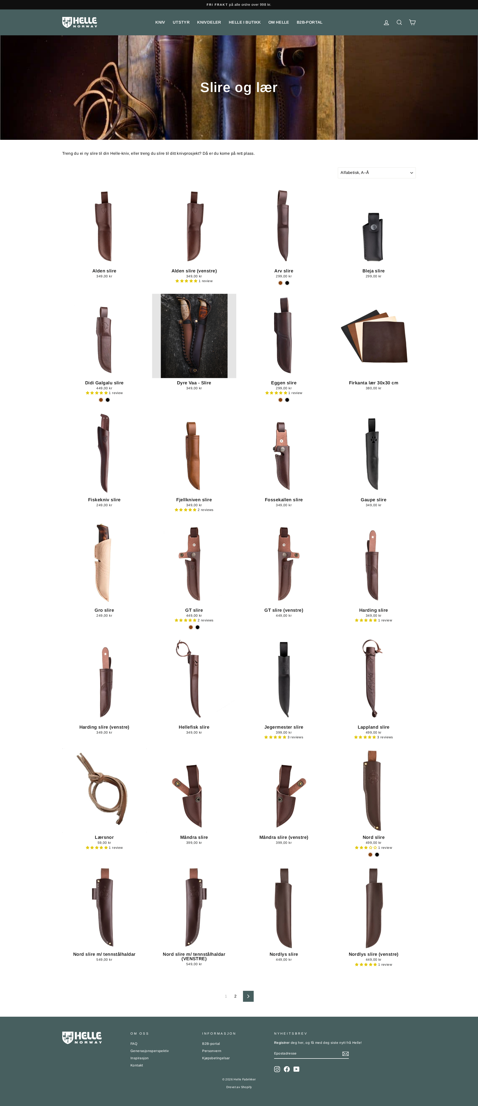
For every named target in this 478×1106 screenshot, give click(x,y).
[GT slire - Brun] (190, 627)
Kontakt (136, 1065)
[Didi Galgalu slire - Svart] (107, 400)
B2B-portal (310, 22)
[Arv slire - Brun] (280, 283)
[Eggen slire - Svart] (287, 400)
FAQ (133, 1044)
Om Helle (278, 22)
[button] (187, 281)
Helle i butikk (245, 22)
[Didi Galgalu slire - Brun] (101, 400)
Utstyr (181, 22)
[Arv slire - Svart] (287, 283)
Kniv (160, 22)
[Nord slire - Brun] (370, 854)
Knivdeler (209, 22)
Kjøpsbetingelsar (216, 1058)
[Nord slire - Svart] (377, 854)
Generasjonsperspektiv (149, 1051)
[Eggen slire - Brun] (280, 400)
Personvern (211, 1051)
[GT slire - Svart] (197, 627)
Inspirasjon (139, 1058)
